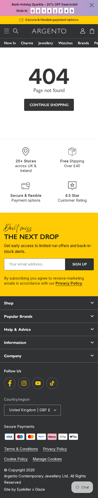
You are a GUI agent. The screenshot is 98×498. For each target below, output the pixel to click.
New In (10, 43)
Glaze (40, 489)
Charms (27, 43)
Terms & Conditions (21, 449)
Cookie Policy (16, 459)
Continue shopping (49, 105)
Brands (83, 43)
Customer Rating (72, 198)
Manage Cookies (47, 459)
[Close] (91, 5)
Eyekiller (24, 489)
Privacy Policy (69, 283)
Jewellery (45, 43)
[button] (6, 31)
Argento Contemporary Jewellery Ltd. (36, 476)
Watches (65, 43)
